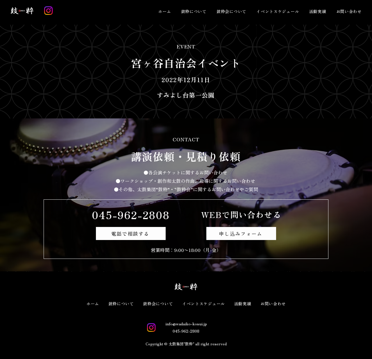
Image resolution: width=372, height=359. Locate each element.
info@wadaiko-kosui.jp (186, 323)
